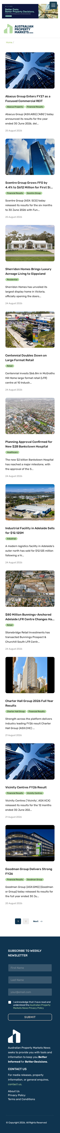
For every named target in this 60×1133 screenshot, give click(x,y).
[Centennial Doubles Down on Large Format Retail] (30, 329)
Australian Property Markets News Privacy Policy (31, 1006)
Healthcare (12, 452)
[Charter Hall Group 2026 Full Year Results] (30, 675)
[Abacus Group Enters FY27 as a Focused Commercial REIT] (30, 70)
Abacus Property (15, 107)
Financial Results (35, 107)
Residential (12, 279)
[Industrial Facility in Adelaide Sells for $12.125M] (30, 502)
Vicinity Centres (34, 793)
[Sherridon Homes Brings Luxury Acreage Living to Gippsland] (30, 243)
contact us (14, 1084)
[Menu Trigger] (53, 5)
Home (9, 42)
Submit (30, 1017)
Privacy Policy (17, 1095)
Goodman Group (34, 879)
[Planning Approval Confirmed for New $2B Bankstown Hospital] (30, 416)
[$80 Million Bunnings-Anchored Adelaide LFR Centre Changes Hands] (30, 588)
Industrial (11, 539)
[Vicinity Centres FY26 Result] (30, 761)
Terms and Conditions (21, 1099)
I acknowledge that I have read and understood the (31, 1005)
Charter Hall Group (16, 711)
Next (36, 921)
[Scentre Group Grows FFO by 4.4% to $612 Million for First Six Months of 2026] (30, 157)
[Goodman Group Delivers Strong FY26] (30, 843)
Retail (9, 366)
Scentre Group (34, 193)
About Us (14, 1091)
